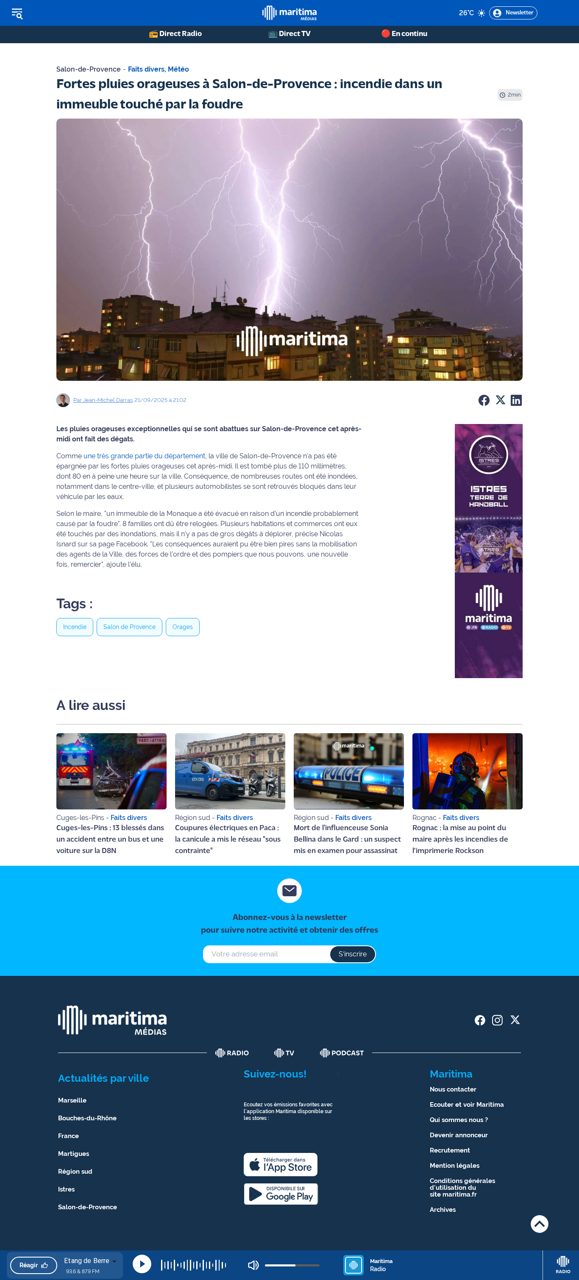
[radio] (232, 1053)
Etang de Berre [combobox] (86, 1261)
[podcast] (342, 1053)
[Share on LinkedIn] (516, 400)
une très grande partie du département (144, 456)
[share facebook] (480, 1020)
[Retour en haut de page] (539, 1224)
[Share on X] (500, 400)
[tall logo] (289, 13)
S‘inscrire (353, 954)
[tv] (284, 1053)
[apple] (280, 1164)
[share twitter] (515, 1020)
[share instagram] (497, 1020)
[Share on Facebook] (484, 400)
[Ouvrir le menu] (60, 13)
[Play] (142, 1263)
